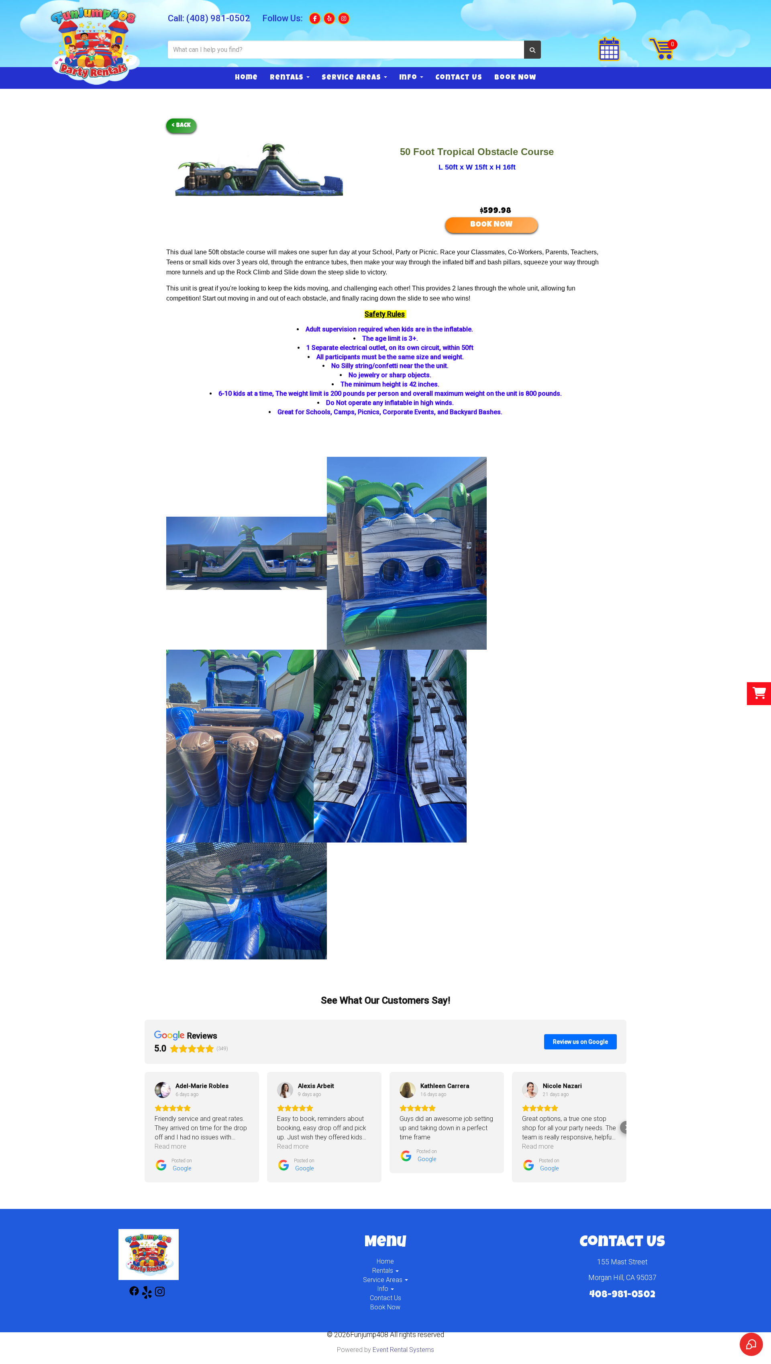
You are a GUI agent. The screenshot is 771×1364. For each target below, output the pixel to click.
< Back (181, 126)
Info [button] (409, 78)
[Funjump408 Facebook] (134, 1294)
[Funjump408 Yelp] (147, 1294)
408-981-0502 (622, 1295)
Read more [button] (170, 1146)
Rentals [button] (288, 78)
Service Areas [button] (352, 78)
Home (246, 78)
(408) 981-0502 (218, 18)
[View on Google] (163, 1090)
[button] (144, 1127)
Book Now (515, 78)
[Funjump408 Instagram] (160, 1294)
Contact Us (458, 78)
